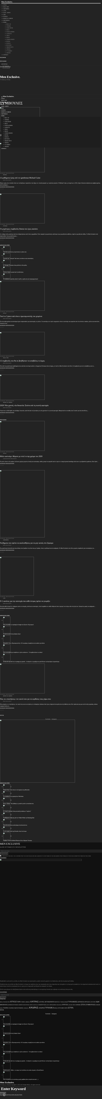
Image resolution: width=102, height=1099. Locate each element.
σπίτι (66, 1008)
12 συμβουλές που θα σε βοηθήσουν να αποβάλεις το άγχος (22, 361)
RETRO (8, 41)
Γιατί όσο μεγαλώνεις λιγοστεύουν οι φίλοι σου (14, 252)
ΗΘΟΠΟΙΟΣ (4, 1004)
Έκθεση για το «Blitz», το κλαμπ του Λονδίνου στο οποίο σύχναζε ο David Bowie (23, 1070)
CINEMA (8, 26)
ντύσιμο (61, 1008)
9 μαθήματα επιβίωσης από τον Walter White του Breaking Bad (18, 817)
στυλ (70, 1008)
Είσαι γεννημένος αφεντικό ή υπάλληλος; (13, 272)
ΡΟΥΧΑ (65, 1004)
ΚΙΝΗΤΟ (21, 1004)
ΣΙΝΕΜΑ (78, 1004)
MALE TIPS (6, 7)
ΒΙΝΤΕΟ (57, 1002)
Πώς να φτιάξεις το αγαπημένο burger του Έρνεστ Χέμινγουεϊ (18, 624)
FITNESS (5, 16)
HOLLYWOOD (3, 1002)
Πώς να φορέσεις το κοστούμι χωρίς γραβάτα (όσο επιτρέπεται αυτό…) (20, 1079)
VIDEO (23, 1002)
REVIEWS (8, 45)
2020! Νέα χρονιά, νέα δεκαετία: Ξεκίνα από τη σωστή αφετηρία (24, 405)
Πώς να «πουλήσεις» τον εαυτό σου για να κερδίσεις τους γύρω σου (25, 699)
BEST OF (8, 24)
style (13, 1001)
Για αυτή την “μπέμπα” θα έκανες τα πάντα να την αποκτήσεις (18, 258)
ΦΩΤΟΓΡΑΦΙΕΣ (18, 1008)
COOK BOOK (9, 28)
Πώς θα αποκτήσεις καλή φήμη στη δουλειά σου (15, 825)
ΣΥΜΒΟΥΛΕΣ (90, 1004)
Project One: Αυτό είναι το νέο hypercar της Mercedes (16, 789)
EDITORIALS (6, 20)
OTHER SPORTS (10, 39)
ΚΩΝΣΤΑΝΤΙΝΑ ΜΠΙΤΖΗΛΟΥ (10, 458)
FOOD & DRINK (10, 31)
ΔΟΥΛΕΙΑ (80, 1002)
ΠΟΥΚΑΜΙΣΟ (53, 1004)
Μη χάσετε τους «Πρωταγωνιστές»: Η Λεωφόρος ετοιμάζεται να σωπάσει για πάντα (24, 643)
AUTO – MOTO (6, 12)
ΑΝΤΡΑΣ (34, 1001)
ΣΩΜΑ (1, 1008)
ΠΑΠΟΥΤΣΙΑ (42, 1004)
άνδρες (41, 1008)
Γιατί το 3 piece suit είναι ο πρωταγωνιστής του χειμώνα (21, 316)
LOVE (4, 10)
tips (19, 1002)
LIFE (4, 14)
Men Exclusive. (7, 2)
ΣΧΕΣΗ (98, 1004)
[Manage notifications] (4, 1095)
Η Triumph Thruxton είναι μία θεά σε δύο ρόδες (15, 265)
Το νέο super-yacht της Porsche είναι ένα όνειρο (15, 831)
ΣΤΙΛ (83, 1005)
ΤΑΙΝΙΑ (6, 1008)
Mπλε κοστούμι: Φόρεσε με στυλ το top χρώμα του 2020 (21, 456)
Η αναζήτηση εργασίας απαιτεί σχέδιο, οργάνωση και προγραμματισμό (20, 279)
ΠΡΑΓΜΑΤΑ (59, 1004)
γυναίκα (49, 1008)
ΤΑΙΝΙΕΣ (11, 1008)
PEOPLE (8, 43)
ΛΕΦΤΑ (31, 1004)
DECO (7, 29)
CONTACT (5, 54)
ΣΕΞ (74, 1004)
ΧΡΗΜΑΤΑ (26, 1008)
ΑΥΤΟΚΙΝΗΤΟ (50, 1002)
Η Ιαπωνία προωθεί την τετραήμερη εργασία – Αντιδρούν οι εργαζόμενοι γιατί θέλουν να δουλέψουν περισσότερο (31, 661)
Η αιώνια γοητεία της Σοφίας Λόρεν (12, 634)
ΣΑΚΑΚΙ (70, 1004)
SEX (8, 1002)
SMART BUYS (9, 47)
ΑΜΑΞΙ (27, 1002)
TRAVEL (8, 49)
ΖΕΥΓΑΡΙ (93, 1002)
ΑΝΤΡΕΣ (41, 1002)
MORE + (5, 22)
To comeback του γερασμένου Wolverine (13, 796)
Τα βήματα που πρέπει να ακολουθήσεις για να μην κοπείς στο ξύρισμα (26, 543)
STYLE (5, 5)
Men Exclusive (7, 180)
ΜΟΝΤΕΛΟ (35, 1004)
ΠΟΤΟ (48, 1004)
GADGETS (9, 33)
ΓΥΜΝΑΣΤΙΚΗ (63, 1002)
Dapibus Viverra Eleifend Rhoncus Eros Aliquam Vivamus (17, 840)
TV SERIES (9, 51)
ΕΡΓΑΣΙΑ (87, 1002)
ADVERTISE (4, 64)
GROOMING (6, 8)
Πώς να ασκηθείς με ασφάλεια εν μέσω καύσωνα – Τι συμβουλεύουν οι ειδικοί (22, 652)
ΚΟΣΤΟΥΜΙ (26, 1004)
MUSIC (8, 37)
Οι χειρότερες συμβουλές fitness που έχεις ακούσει (19, 229)
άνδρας (33, 1007)
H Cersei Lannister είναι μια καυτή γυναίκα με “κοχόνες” (17, 811)
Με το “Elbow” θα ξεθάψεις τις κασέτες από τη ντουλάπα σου (18, 803)
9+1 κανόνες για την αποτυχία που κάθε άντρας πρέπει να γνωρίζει (25, 601)
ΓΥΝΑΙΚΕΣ (72, 1002)
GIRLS (8, 35)
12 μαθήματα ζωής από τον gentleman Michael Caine (20, 178)
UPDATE (8, 52)
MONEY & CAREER (8, 18)
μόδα (56, 1008)
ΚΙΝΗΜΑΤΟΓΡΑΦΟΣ (13, 1004)
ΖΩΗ (97, 1002)
